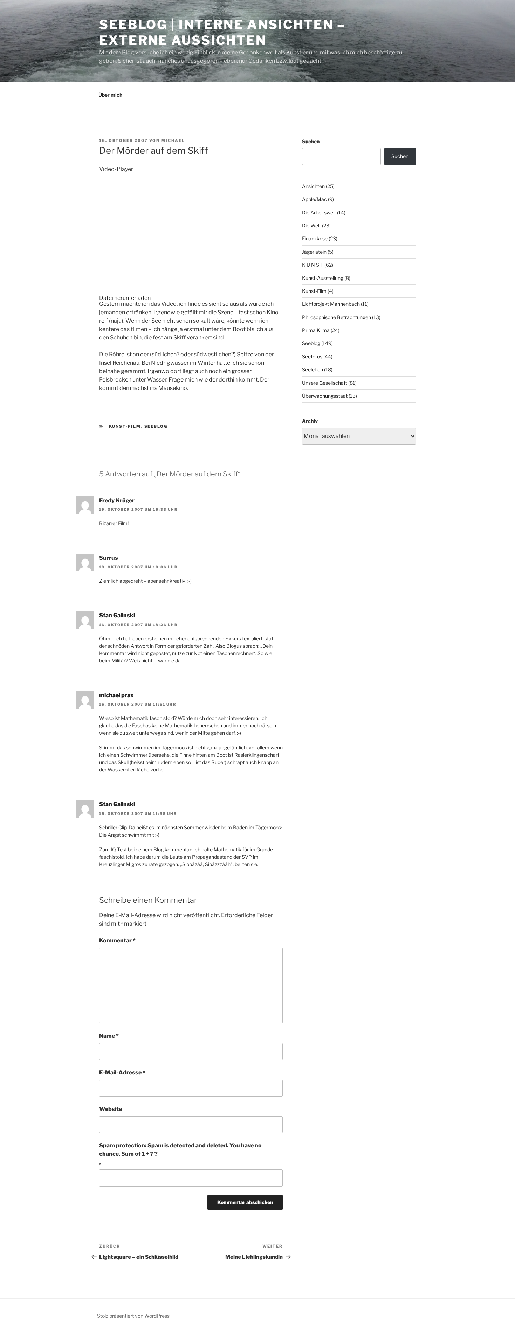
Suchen (311, 141)
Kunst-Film (125, 426)
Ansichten (313, 186)
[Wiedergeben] (110, 308)
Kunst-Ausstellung (322, 278)
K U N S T (312, 265)
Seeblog (156, 426)
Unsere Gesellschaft (324, 383)
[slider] (203, 343)
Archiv (310, 421)
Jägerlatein (314, 252)
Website (110, 1109)
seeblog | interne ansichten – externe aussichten (222, 32)
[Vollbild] (110, 356)
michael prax (116, 695)
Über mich (110, 95)
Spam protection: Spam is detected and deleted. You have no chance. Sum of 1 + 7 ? (180, 1149)
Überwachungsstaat (325, 396)
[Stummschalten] (110, 345)
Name (109, 1035)
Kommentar (117, 940)
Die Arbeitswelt (319, 212)
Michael (173, 140)
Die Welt (311, 225)
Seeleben (312, 369)
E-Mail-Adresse (122, 1072)
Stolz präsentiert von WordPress (133, 1316)
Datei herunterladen (125, 298)
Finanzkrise (315, 238)
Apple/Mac (314, 199)
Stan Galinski (117, 615)
